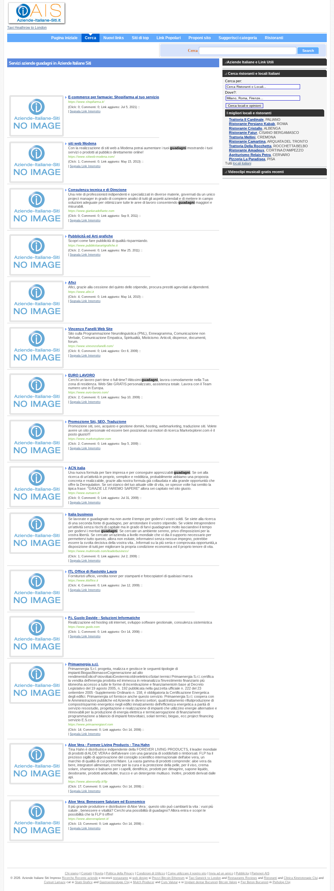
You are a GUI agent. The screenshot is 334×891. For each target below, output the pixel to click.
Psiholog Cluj (281, 882)
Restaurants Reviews (242, 878)
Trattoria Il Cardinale (246, 119)
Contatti (86, 873)
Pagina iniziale (64, 38)
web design (140, 878)
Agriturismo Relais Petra (250, 155)
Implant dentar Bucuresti (201, 882)
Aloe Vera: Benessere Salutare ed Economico (106, 801)
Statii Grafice (84, 882)
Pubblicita (242, 873)
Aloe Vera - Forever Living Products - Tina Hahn (109, 745)
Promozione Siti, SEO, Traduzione (97, 421)
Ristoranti (274, 38)
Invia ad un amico (221, 873)
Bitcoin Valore (228, 882)
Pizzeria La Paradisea (247, 159)
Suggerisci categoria (238, 38)
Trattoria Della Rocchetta (250, 146)
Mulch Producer (143, 882)
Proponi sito (200, 38)
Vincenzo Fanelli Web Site (90, 329)
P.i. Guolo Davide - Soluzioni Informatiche (104, 618)
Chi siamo (72, 873)
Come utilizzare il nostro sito (187, 873)
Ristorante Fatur (243, 133)
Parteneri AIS (260, 873)
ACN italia (76, 468)
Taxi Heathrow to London (27, 27)
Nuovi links (113, 38)
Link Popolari (169, 38)
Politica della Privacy (120, 873)
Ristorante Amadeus (246, 150)
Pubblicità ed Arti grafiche (90, 236)
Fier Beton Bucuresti (254, 882)
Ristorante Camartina (247, 141)
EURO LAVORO (81, 375)
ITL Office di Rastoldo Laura (92, 571)
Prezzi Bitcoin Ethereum (168, 878)
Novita (99, 873)
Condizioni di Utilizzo (151, 873)
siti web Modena (82, 143)
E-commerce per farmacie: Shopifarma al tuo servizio (113, 97)
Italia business (80, 514)
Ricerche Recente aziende (80, 878)
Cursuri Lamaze (55, 882)
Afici (72, 282)
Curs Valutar (169, 882)
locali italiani (242, 163)
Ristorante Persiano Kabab (252, 124)
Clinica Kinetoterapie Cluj (301, 878)
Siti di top (140, 38)
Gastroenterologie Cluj (114, 882)
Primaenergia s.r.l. (83, 664)
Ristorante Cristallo (245, 128)
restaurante (120, 878)
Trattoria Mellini (242, 137)
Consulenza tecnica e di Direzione (97, 190)
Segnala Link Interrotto (85, 111)
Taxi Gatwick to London (205, 878)
